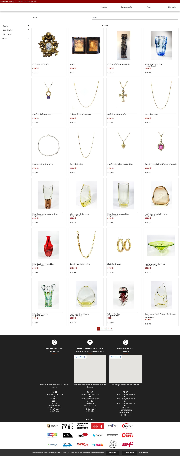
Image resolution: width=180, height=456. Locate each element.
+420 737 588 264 (54, 405)
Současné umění (126, 7)
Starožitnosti (7, 34)
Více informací (143, 452)
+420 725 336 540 (126, 410)
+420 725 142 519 (90, 405)
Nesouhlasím (130, 452)
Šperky (5, 26)
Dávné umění (7, 30)
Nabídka (104, 7)
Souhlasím (112, 452)
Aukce (149, 7)
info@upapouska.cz (54, 408)
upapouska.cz (56, 452)
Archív (4, 38)
